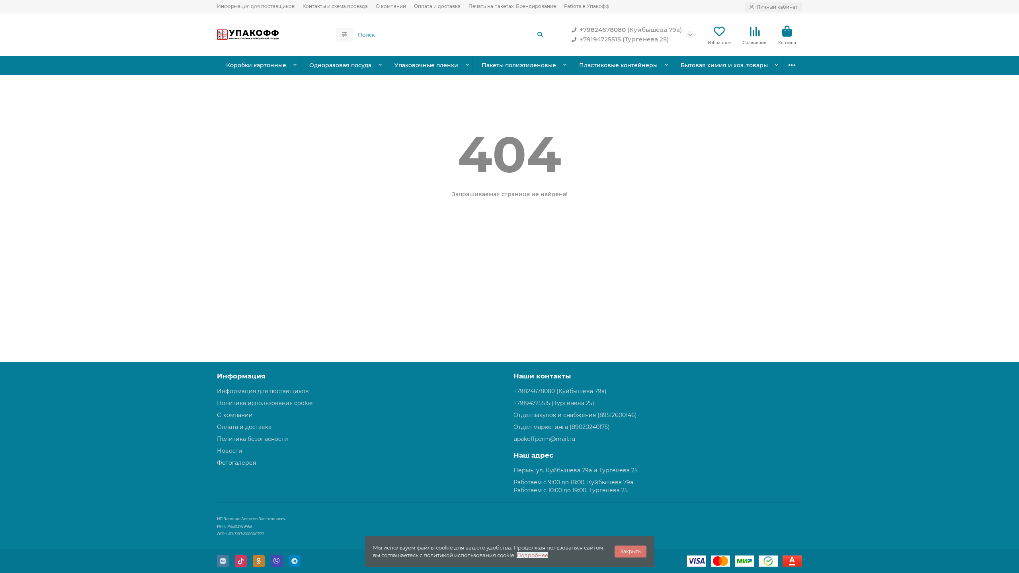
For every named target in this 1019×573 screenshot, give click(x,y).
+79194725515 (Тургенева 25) (624, 39)
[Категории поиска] (344, 34)
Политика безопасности (252, 438)
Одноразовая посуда (340, 65)
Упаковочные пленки (426, 65)
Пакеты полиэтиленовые (519, 65)
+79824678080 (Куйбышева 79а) (631, 29)
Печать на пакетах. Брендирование (512, 6)
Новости (229, 450)
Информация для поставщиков (256, 6)
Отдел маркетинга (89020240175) (561, 427)
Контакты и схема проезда (335, 6)
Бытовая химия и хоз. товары (724, 65)
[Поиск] (540, 34)
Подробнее (532, 555)
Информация (241, 376)
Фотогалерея (236, 462)
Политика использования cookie (264, 403)
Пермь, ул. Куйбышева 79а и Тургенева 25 (575, 470)
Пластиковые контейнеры (618, 65)
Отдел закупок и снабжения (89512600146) (575, 415)
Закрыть (630, 551)
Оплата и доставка (437, 6)
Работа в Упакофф (586, 6)
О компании (391, 6)
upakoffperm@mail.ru (544, 438)
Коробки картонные (256, 65)
